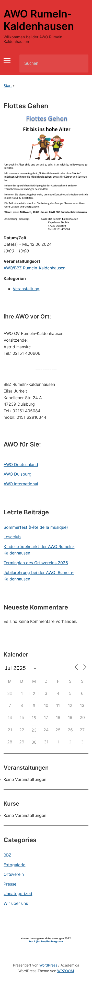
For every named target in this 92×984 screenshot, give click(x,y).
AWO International (21, 483)
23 (34, 730)
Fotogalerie (14, 864)
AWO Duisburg (17, 474)
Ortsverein (14, 874)
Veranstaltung (26, 288)
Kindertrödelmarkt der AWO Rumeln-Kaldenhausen (39, 550)
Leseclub (12, 536)
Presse (10, 884)
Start (8, 85)
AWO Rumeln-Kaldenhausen (39, 19)
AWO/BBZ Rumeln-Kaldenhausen (34, 267)
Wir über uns (16, 903)
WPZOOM (65, 971)
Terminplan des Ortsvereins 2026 (36, 562)
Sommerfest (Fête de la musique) (36, 527)
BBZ (7, 855)
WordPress (48, 965)
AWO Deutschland (21, 464)
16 (34, 717)
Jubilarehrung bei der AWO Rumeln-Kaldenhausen (39, 576)
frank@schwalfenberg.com (46, 941)
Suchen (80, 63)
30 (34, 742)
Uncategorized (18, 893)
